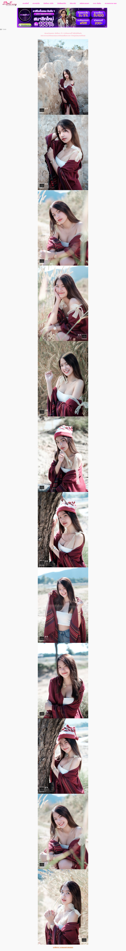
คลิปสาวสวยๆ (84, 3)
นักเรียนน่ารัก (61, 3)
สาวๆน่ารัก (36, 3)
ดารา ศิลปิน (97, 3)
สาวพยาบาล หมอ (111, 3)
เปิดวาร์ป (73, 3)
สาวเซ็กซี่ (26, 3)
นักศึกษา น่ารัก (48, 3)
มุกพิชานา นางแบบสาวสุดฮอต (63, 947)
